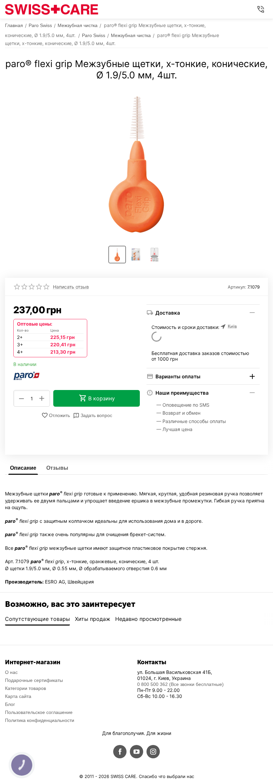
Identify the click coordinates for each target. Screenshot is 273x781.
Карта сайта (18, 696)
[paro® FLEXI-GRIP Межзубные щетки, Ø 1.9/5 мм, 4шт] (136, 164)
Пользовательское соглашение (39, 712)
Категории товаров (25, 688)
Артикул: (237, 287)
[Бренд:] (26, 375)
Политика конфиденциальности (39, 720)
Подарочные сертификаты (34, 680)
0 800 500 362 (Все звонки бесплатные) (180, 684)
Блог (10, 704)
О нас (11, 672)
